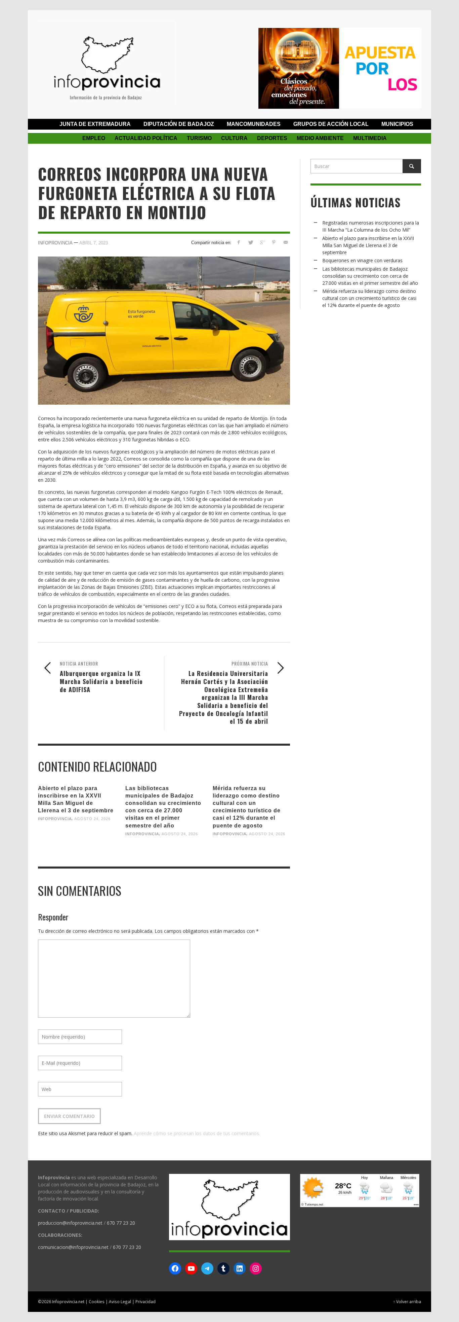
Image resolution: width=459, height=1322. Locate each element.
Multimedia (370, 138)
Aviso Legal (120, 1301)
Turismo (199, 138)
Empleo (93, 138)
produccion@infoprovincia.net (70, 1223)
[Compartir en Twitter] (250, 242)
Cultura (234, 138)
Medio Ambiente (320, 138)
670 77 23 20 (121, 1223)
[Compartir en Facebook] (238, 242)
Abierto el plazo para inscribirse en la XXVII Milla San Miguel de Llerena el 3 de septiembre (368, 245)
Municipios (397, 124)
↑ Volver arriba (407, 1301)
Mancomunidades (254, 124)
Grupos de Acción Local (331, 124)
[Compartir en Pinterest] (273, 242)
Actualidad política (146, 138)
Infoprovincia (55, 242)
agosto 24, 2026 (92, 819)
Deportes (272, 138)
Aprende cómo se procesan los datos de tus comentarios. (197, 1133)
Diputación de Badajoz (178, 124)
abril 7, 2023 (93, 242)
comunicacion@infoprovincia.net (73, 1247)
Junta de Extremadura (95, 124)
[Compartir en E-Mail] (285, 242)
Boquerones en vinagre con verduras (362, 260)
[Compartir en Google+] (262, 242)
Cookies (97, 1301)
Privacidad (145, 1301)
